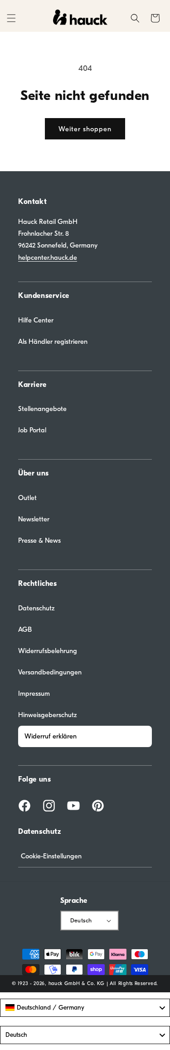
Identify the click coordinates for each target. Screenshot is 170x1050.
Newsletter (33, 519)
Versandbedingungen (50, 672)
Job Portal (32, 430)
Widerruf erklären (50, 736)
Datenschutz (36, 608)
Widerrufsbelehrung (47, 651)
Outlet (27, 498)
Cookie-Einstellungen (51, 856)
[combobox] (85, 1008)
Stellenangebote (42, 409)
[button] (11, 18)
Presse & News (39, 540)
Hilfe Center (35, 320)
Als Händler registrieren (52, 341)
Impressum (34, 693)
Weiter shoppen (85, 129)
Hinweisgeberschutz (47, 715)
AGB (25, 629)
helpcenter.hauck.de (47, 257)
